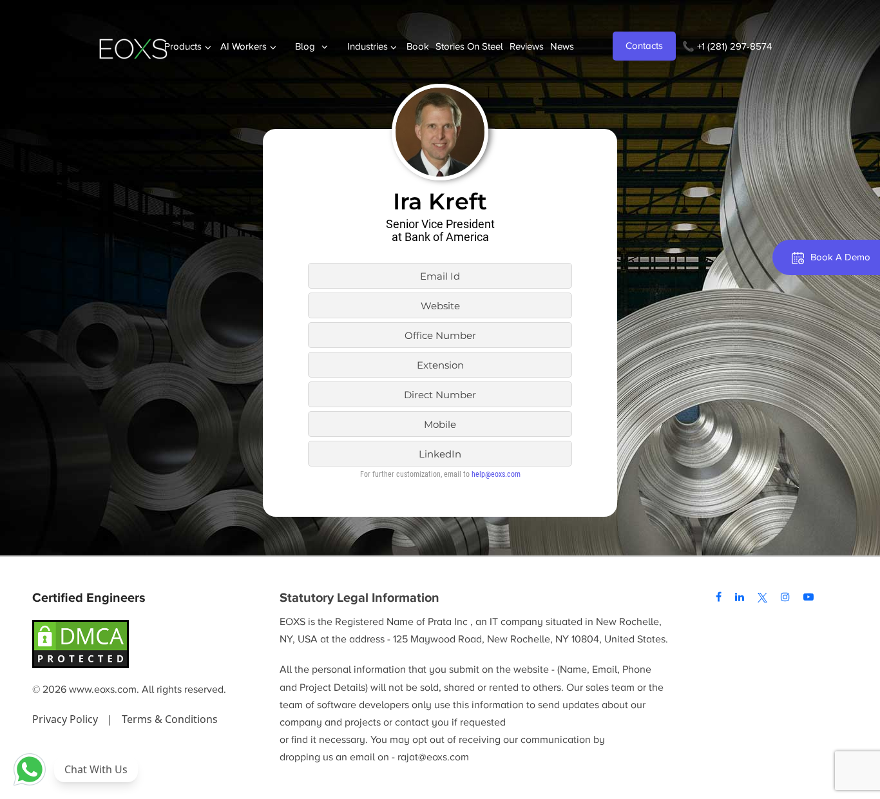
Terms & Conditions (170, 719)
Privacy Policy (66, 719)
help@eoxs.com (496, 474)
